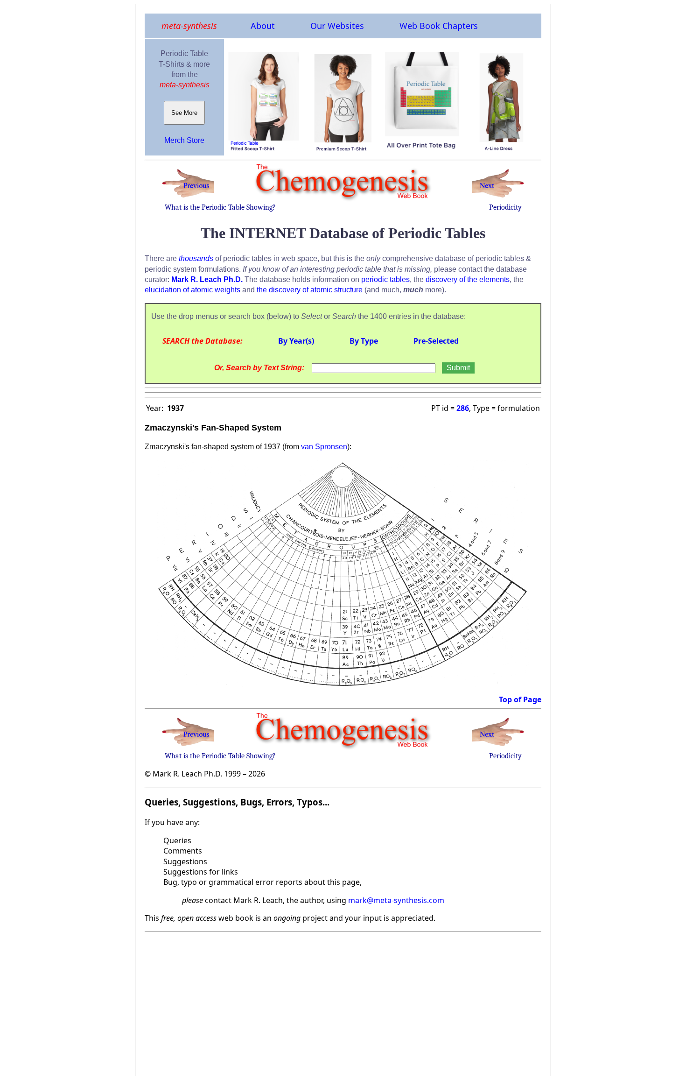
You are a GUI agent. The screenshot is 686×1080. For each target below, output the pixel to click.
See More (184, 112)
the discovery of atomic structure (310, 290)
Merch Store (184, 140)
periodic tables (385, 279)
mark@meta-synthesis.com (396, 900)
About (263, 25)
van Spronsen (324, 447)
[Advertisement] (343, 1001)
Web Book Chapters (438, 25)
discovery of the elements (468, 279)
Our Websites (337, 25)
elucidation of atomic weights (192, 290)
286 (462, 408)
